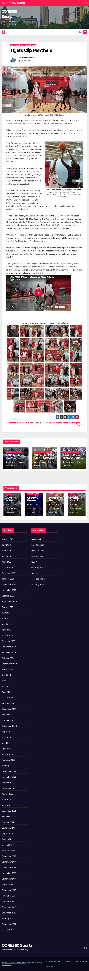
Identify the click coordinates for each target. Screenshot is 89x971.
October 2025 (8, 596)
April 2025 (6, 630)
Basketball (15, 45)
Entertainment (33, 494)
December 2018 (9, 867)
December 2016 (9, 913)
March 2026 (7, 567)
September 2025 (9, 601)
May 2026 (6, 556)
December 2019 (9, 856)
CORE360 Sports (17, 945)
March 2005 (7, 930)
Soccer (34, 573)
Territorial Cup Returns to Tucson (25, 423)
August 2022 (7, 794)
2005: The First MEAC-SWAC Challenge (44, 458)
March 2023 (7, 754)
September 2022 (9, 788)
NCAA (34, 45)
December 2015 (9, 924)
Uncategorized (38, 584)
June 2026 (6, 550)
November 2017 (9, 896)
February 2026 (8, 573)
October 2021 (8, 822)
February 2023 (8, 760)
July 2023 (6, 737)
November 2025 (9, 590)
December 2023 (9, 709)
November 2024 (9, 652)
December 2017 (9, 890)
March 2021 (7, 845)
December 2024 (9, 647)
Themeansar (6, 965)
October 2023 (8, 720)
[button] (80, 32)
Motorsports (37, 556)
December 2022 (9, 771)
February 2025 (8, 641)
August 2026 (7, 539)
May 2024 (6, 686)
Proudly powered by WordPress (13, 963)
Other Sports (37, 567)
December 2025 (9, 584)
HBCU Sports (25, 45)
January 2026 (8, 579)
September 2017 (9, 907)
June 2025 (6, 618)
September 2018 (9, 879)
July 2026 (6, 545)
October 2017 (8, 901)
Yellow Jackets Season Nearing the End (63, 424)
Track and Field (38, 579)
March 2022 (7, 805)
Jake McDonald (27, 58)
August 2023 (7, 732)
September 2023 (9, 726)
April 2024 (6, 692)
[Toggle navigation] (85, 32)
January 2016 (8, 918)
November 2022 (9, 777)
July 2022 (6, 799)
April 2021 (6, 839)
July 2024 (6, 675)
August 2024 (7, 669)
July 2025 (6, 613)
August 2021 (7, 833)
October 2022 (8, 782)
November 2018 (9, 873)
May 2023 (6, 743)
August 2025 (7, 607)
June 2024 (7, 681)
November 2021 (9, 816)
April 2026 (6, 562)
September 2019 (9, 862)
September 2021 (9, 828)
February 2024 (8, 703)
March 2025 (7, 635)
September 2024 (9, 664)
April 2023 (6, 748)
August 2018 (7, 884)
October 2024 (8, 658)
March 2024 (7, 698)
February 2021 (8, 850)
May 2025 (6, 624)
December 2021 (9, 811)
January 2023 (8, 765)
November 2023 (9, 715)
